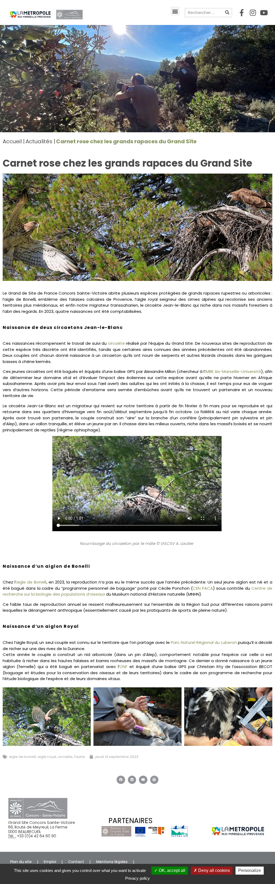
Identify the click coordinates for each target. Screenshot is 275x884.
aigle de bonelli (22, 756)
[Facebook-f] (241, 12)
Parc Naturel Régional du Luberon (204, 642)
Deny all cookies (213, 870)
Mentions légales (112, 861)
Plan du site (21, 861)
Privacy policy (137, 878)
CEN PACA (203, 588)
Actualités (39, 141)
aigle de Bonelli (31, 582)
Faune (79, 756)
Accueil (12, 141)
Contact (76, 861)
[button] (175, 11)
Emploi (50, 861)
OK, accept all (171, 870)
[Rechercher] (227, 12)
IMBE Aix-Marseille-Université (233, 371)
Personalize (249, 870)
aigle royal (47, 756)
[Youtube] (263, 12)
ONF (123, 666)
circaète (116, 343)
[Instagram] (252, 12)
